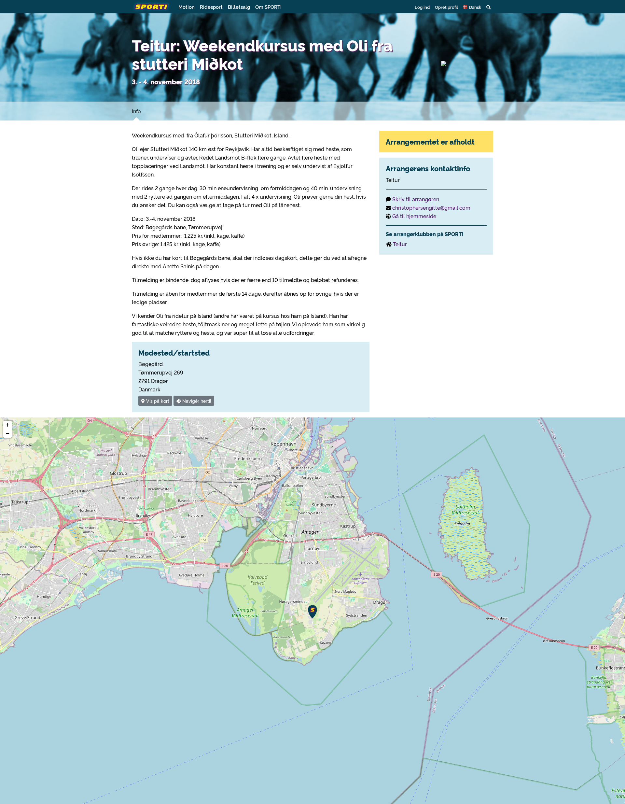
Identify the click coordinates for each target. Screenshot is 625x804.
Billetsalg (239, 6)
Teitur (400, 243)
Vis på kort (157, 401)
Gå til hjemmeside (414, 215)
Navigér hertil (196, 401)
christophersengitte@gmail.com (431, 207)
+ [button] (7, 424)
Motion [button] (186, 6)
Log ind (422, 7)
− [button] (7, 433)
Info (136, 111)
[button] (472, 6)
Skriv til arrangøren (415, 199)
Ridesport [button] (211, 6)
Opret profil (446, 7)
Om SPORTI (268, 6)
